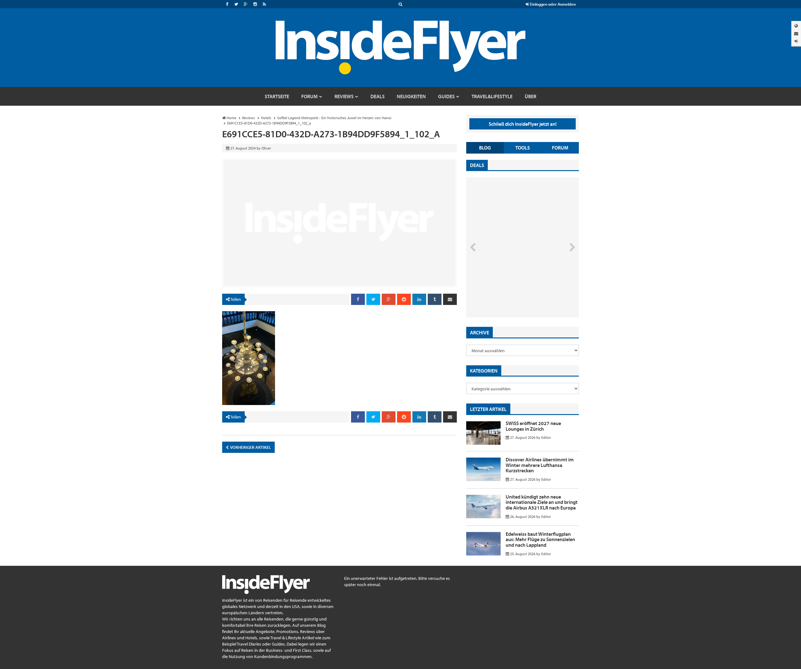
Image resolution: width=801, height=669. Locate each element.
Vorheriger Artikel (250, 447)
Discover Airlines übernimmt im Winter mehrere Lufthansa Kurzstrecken (540, 465)
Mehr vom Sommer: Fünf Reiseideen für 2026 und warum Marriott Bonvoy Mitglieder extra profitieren (512, 291)
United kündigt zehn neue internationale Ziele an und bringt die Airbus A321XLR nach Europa (542, 502)
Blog (485, 147)
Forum (560, 147)
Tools (522, 147)
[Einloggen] (796, 41)
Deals (477, 165)
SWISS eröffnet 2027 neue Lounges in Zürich (533, 426)
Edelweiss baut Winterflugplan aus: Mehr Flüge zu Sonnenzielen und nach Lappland (540, 539)
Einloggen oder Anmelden (552, 4)
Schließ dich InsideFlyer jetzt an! (523, 124)
